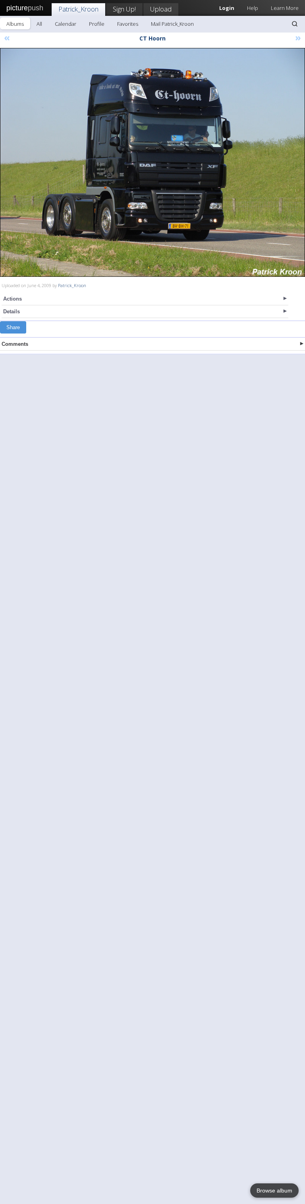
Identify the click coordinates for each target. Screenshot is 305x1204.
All (39, 23)
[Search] (294, 23)
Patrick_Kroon (78, 8)
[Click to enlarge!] (152, 162)
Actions (12, 299)
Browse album (274, 1190)
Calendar (65, 23)
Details (11, 311)
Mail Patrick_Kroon (172, 23)
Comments (15, 344)
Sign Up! (124, 8)
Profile (96, 23)
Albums (15, 23)
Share (13, 327)
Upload (161, 8)
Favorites (127, 23)
